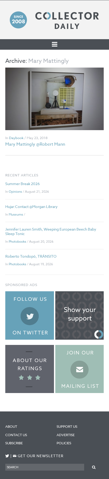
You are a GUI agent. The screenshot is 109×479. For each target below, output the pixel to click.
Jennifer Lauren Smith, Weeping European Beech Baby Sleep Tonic (50, 231)
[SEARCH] (94, 467)
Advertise (66, 434)
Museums (16, 214)
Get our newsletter (38, 456)
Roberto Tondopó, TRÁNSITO (30, 256)
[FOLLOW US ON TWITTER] (7, 456)
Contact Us (16, 434)
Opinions (15, 191)
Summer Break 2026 (22, 183)
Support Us (67, 426)
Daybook (16, 137)
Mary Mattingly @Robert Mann (35, 144)
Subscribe (14, 443)
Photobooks (17, 241)
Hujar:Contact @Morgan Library (31, 206)
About (11, 426)
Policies (64, 443)
